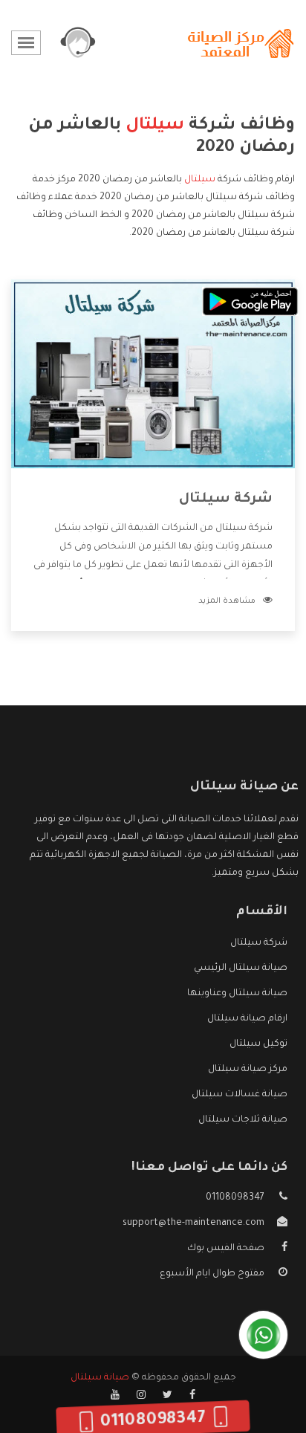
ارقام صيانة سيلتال (247, 1019)
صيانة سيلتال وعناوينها (237, 994)
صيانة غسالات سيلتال (239, 1095)
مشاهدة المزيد (226, 601)
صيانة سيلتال (100, 1378)
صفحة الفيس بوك (225, 1248)
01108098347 (235, 1198)
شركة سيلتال (226, 499)
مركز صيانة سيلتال (247, 1069)
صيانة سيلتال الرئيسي (240, 968)
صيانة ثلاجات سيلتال (242, 1120)
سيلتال (199, 180)
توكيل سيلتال (258, 1044)
